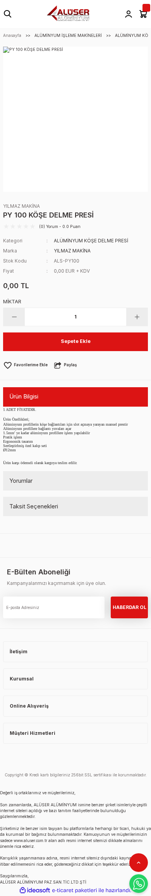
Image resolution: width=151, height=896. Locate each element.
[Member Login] (128, 14)
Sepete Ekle (76, 341)
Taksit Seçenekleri (33, 506)
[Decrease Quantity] (14, 317)
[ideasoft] (34, 890)
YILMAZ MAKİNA (21, 206)
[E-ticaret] (74, 890)
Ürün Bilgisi (23, 396)
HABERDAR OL (129, 607)
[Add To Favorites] (25, 365)
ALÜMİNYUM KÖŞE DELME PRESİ (91, 241)
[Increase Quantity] (137, 317)
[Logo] (68, 13)
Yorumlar (21, 480)
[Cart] (143, 14)
